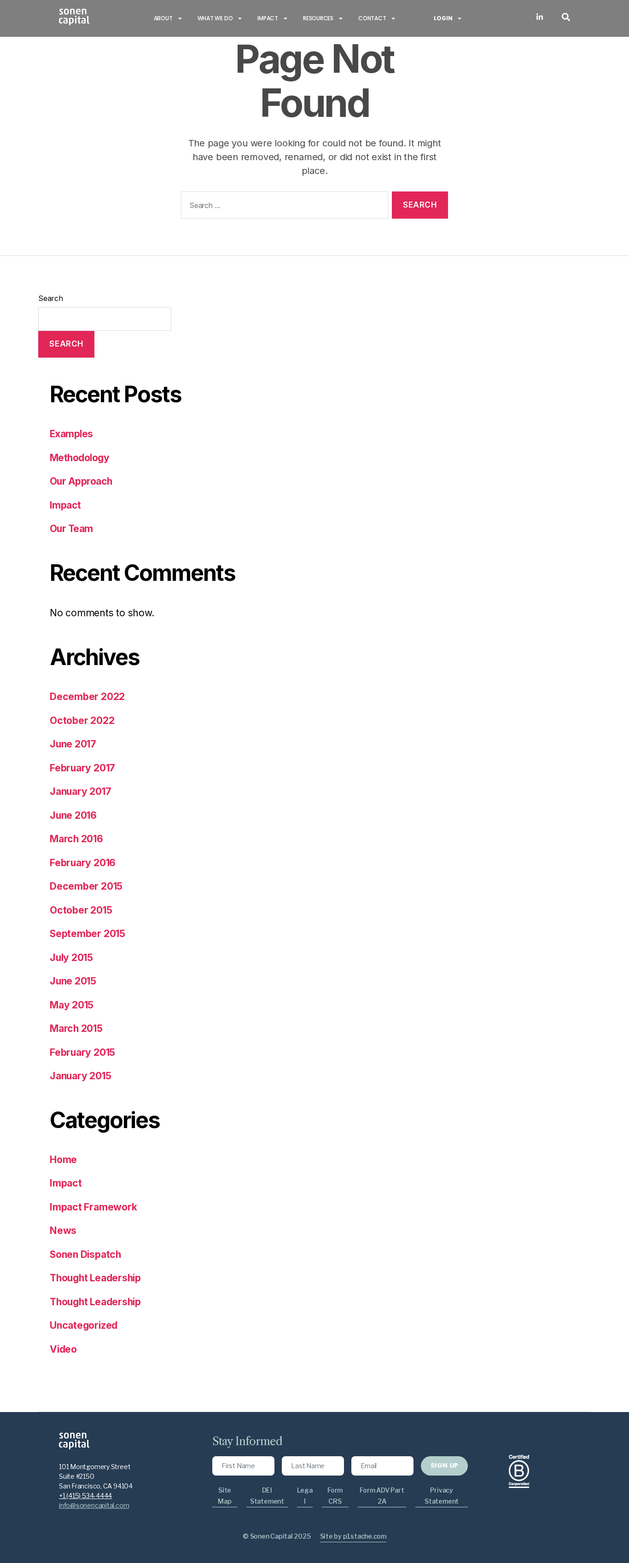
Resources (318, 18)
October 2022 (82, 720)
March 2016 (76, 839)
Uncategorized (83, 1325)
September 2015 (87, 933)
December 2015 (86, 886)
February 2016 (83, 862)
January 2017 (80, 791)
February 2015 (82, 1052)
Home (63, 1159)
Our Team (71, 528)
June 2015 (73, 981)
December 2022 (87, 696)
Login (443, 18)
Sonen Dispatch (85, 1254)
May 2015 (71, 1005)
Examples (71, 434)
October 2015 (81, 910)
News (63, 1230)
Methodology (79, 457)
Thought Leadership (95, 1278)
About (163, 18)
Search (50, 298)
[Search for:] (282, 206)
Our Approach (81, 481)
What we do (215, 18)
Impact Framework (93, 1207)
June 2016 (73, 815)
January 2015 (80, 1076)
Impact (267, 18)
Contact (372, 18)
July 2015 (71, 957)
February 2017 (82, 768)
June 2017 (73, 744)
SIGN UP (445, 1465)
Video (63, 1349)
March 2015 (76, 1028)
